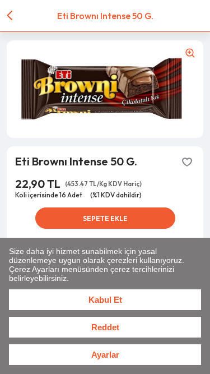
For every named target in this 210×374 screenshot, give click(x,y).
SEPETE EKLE (105, 218)
